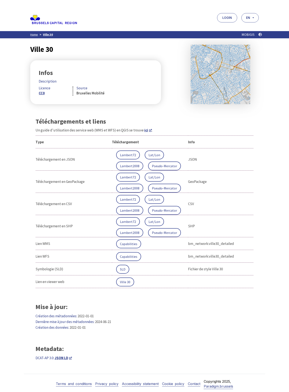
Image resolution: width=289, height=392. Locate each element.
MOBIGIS (248, 34)
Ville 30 (48, 34)
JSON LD (61, 358)
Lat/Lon (154, 155)
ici (146, 130)
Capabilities (128, 244)
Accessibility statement (140, 384)
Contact (194, 384)
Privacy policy (106, 384)
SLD (122, 269)
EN (248, 17)
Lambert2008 (129, 166)
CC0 (42, 93)
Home (34, 34)
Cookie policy (173, 384)
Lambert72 (128, 155)
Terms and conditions (74, 384)
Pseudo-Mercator (164, 166)
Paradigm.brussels (218, 386)
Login (227, 17)
